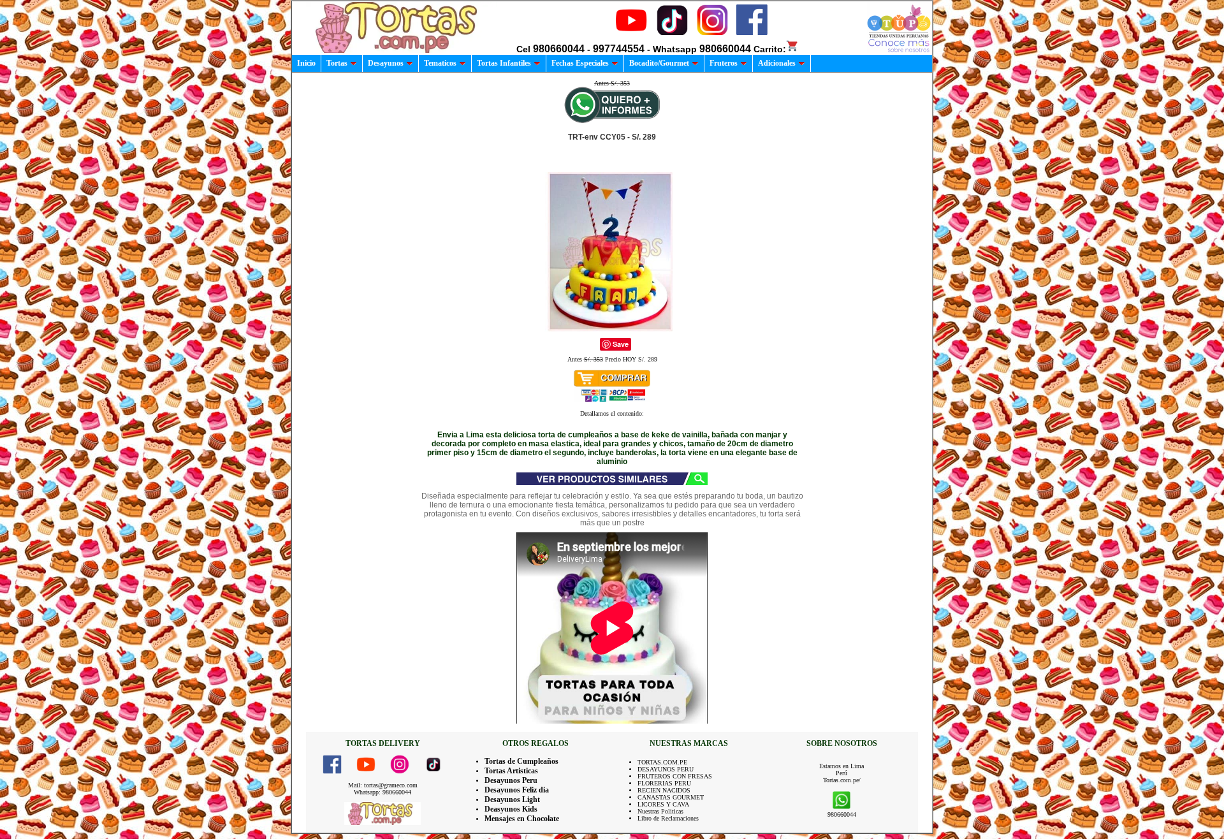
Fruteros (724, 63)
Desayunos (386, 63)
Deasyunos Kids (510, 809)
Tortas (336, 63)
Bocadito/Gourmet (659, 63)
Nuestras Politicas (660, 811)
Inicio (306, 63)
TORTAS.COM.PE (662, 762)
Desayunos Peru (510, 780)
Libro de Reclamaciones (668, 818)
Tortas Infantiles (504, 63)
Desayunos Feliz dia (516, 789)
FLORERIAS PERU (664, 783)
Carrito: (770, 49)
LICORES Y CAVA (663, 804)
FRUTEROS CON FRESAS (675, 776)
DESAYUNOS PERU (666, 769)
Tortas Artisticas (511, 770)
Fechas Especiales (580, 63)
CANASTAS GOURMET (671, 797)
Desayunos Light (512, 799)
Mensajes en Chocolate (521, 818)
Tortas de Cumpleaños (521, 761)
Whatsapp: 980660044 (382, 792)
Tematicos (440, 63)
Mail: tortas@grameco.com (383, 785)
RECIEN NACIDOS (664, 790)
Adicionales (777, 63)
